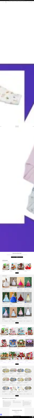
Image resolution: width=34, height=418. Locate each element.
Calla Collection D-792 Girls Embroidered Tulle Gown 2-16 (20, 317)
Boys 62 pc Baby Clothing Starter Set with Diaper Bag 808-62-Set (13, 382)
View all (17, 395)
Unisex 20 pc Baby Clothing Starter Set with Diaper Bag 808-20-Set (27, 390)
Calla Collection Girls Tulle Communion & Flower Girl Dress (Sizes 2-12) (5, 288)
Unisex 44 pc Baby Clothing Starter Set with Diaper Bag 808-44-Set (20, 382)
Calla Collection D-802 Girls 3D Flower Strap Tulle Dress (5, 318)
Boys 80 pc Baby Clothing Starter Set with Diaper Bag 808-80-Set (20, 373)
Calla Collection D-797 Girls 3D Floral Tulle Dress (27, 303)
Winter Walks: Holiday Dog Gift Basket (27, 270)
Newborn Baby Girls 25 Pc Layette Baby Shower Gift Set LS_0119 (13, 391)
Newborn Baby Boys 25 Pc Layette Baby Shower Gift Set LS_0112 (20, 391)
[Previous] (0, 126)
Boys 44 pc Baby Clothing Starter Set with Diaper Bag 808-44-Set (5, 391)
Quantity (17, 413)
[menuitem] (6, 1)
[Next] (33, 126)
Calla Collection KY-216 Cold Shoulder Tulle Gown (27, 288)
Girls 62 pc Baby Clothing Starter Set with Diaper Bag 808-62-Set (5, 381)
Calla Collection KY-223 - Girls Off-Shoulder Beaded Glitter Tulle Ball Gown (13, 303)
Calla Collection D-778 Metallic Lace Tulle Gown (13, 318)
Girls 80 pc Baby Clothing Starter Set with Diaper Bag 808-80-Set (13, 372)
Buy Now (17, 126)
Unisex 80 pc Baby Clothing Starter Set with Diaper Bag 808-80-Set (5, 373)
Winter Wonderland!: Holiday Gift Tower (13, 270)
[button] (29, 2)
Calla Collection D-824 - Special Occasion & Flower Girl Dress (13, 287)
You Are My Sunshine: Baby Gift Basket (5, 270)
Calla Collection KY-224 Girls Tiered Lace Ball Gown (20, 302)
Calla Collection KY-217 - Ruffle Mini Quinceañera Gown (20, 288)
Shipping (15, 412)
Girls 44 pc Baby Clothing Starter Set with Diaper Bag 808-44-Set (27, 381)
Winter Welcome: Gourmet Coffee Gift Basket (20, 270)
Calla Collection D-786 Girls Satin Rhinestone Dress (27, 317)
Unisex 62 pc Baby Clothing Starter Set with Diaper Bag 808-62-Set (27, 373)
